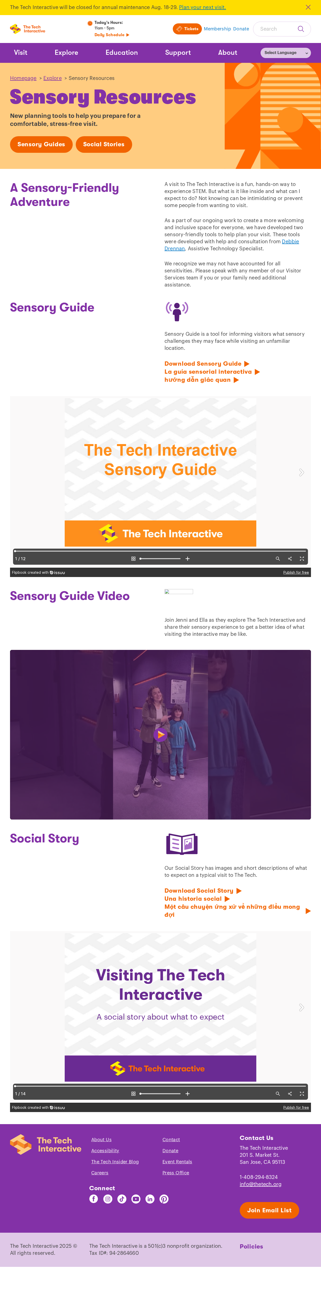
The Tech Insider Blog (115, 1162)
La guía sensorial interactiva (208, 371)
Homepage (23, 78)
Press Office (176, 1173)
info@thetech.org (261, 1184)
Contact (171, 1139)
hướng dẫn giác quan (198, 379)
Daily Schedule (110, 35)
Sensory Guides (41, 144)
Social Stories (104, 144)
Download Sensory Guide (203, 363)
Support (178, 53)
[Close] (308, 7)
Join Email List (269, 1210)
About (227, 53)
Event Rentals (177, 1162)
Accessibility (105, 1150)
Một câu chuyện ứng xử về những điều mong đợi (232, 910)
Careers (100, 1173)
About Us (101, 1139)
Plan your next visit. (202, 7)
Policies (251, 1246)
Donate (170, 1150)
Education (122, 53)
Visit (20, 53)
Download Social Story (199, 890)
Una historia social (193, 898)
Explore (66, 53)
